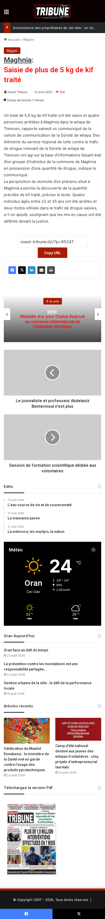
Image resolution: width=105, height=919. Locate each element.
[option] (52, 314)
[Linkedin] (31, 270)
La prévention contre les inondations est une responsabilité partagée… (41, 666)
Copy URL (52, 253)
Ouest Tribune (18, 92)
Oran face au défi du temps (26, 650)
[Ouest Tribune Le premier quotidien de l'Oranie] (52, 11)
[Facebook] (12, 270)
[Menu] (6, 13)
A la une (52, 301)
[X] (22, 270)
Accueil (13, 39)
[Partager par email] (41, 270)
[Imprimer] (51, 270)
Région (28, 39)
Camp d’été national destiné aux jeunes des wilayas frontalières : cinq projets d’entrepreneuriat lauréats (76, 756)
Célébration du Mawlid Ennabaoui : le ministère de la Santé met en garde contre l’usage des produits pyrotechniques (26, 759)
